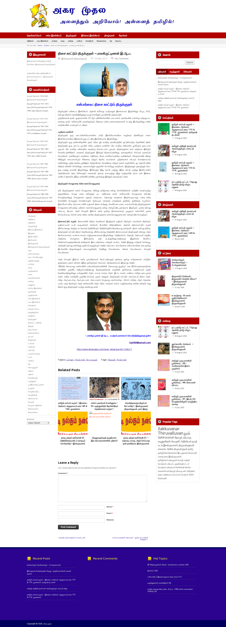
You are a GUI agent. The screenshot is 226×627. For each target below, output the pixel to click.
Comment (63, 473)
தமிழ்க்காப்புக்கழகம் (167, 460)
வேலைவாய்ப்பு (101, 41)
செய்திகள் (89, 41)
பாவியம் (79, 41)
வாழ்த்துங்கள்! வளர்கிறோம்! (157, 583)
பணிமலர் (31, 346)
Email (110, 513)
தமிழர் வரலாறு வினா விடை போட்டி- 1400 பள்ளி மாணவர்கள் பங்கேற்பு (170, 590)
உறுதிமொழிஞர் (33, 260)
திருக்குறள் (71, 35)
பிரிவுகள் (187, 71)
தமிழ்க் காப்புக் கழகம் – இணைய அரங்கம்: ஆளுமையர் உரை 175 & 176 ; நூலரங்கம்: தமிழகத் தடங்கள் (177, 91)
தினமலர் (111, 359)
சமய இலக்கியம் (42, 41)
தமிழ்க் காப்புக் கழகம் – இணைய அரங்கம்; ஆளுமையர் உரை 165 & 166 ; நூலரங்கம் (72, 406)
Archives (30, 419)
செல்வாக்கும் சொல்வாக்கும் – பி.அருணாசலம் (175, 77)
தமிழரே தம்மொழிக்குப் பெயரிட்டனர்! (72, 537)
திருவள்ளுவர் (180, 449)
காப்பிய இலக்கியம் (35, 288)
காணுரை (31, 285)
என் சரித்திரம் (189, 471)
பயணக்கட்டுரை (34, 353)
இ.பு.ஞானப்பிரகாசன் (187, 452)
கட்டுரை (54, 41)
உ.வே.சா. (170, 463)
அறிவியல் (30, 41)
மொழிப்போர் (32, 395)
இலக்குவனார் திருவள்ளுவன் (74, 58)
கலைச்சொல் (163, 471)
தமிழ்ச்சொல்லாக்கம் (167, 452)
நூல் (187, 433)
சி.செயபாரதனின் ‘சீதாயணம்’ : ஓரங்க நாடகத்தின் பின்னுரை (130, 538)
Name (110, 507)
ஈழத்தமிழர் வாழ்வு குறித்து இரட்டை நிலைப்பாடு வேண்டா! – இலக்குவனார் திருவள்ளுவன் (40, 76)
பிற (111, 41)
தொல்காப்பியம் (34, 35)
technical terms (183, 467)
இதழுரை (31, 233)
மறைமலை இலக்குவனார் (170, 456)
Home (40, 45)
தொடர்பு (118, 41)
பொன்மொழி (33, 378)
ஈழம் (30, 250)
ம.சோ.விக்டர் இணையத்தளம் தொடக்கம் (162, 576)
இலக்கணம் (32, 240)
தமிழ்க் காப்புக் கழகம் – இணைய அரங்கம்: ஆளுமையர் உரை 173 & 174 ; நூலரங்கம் (174, 106)
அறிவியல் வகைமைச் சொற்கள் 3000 (178, 474)
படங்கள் (31, 343)
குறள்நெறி (32, 291)
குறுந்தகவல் (32, 295)
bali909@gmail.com (140, 342)
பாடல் (30, 357)
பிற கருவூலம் (91, 359)
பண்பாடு (31, 350)
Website (110, 520)
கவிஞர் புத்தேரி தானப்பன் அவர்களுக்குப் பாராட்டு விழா (184, 149)
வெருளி (31, 402)
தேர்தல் (31, 326)
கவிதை (70, 41)
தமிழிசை (31, 315)
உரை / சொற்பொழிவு (35, 257)
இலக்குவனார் (33, 243)
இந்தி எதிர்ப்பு (33, 236)
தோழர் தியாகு (176, 471)
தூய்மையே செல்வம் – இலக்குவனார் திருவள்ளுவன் (182, 347)
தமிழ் (190, 449)
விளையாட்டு (33, 398)
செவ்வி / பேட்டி (33, 309)
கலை (30, 274)
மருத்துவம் (32, 381)
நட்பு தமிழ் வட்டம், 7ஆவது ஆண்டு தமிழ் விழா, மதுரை (184, 184)
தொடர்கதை (32, 329)
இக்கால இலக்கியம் (90, 35)
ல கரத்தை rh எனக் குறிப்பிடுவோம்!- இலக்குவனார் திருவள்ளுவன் (181, 299)
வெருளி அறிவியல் (35, 405)
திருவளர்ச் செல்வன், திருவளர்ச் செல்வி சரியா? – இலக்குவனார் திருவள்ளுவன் (184, 280)
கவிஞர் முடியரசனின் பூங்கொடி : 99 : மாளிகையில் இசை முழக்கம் (182, 364)
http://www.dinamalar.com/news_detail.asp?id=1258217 (104, 349)
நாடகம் (31, 336)
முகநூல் (31, 388)
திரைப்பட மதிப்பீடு (35, 322)
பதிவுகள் (162, 71)
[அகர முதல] (100, 27)
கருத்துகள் (175, 71)
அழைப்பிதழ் (32, 226)
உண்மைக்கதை (33, 253)
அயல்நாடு (32, 216)
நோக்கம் (123, 36)
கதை (63, 41)
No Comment (122, 58)
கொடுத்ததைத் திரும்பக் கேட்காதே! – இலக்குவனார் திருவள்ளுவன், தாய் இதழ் (136, 406)
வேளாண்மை (33, 412)
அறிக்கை (31, 219)
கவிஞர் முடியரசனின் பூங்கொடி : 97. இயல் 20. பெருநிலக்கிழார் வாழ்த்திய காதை (184, 400)
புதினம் (31, 371)
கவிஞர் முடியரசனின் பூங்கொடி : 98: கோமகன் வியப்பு (184, 382)
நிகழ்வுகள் (109, 35)
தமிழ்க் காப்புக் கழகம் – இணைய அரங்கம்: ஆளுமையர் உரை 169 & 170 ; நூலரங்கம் (183, 231)
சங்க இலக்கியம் (53, 35)
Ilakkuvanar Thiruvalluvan (170, 431)
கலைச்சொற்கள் (34, 278)
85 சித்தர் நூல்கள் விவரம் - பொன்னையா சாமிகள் (166, 564)
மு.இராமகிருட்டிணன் (36, 384)
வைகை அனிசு (165, 449)
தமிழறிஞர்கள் (33, 312)
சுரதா (160, 474)
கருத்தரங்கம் (33, 271)
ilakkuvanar (166, 437)
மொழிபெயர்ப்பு (33, 391)
